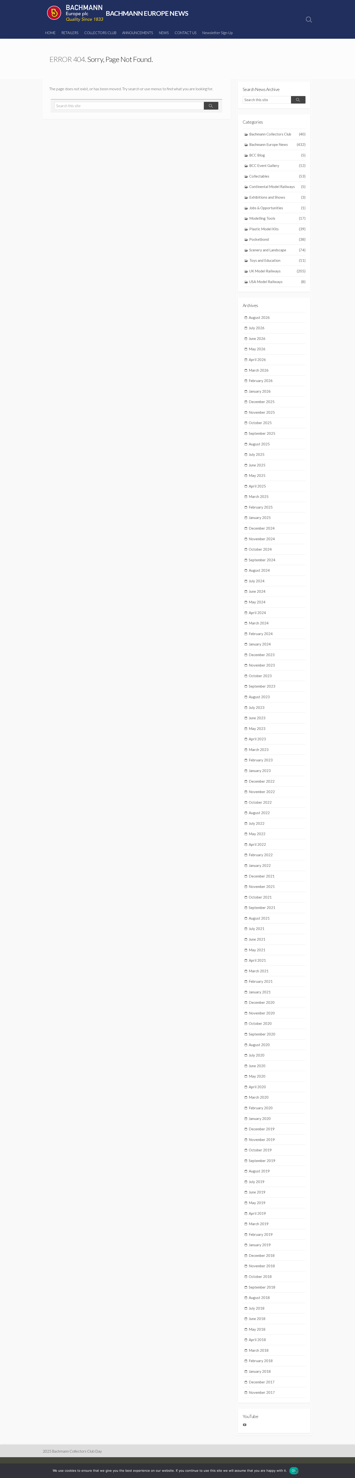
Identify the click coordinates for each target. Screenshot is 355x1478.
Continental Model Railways (277, 186)
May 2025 (257, 475)
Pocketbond (277, 239)
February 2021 (261, 981)
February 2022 (261, 855)
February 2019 (261, 1234)
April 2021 (257, 960)
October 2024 (260, 549)
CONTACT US (186, 32)
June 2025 (257, 465)
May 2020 (257, 1076)
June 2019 (257, 1192)
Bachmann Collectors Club (277, 134)
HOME (50, 32)
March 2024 (259, 623)
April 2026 (257, 359)
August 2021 (259, 918)
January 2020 (260, 1118)
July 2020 (256, 1055)
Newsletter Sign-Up (217, 32)
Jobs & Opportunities (277, 208)
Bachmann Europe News (277, 144)
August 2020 (259, 1045)
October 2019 (260, 1150)
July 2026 (256, 328)
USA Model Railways (277, 281)
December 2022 (262, 781)
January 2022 (260, 865)
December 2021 (262, 876)
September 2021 (262, 907)
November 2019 (262, 1139)
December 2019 (262, 1129)
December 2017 (262, 1382)
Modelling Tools (277, 218)
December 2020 (262, 1002)
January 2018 (260, 1371)
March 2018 (259, 1350)
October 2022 (260, 802)
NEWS (164, 32)
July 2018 (256, 1308)
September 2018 (262, 1287)
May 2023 (257, 728)
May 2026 (257, 349)
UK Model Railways (277, 271)
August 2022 (259, 812)
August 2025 (259, 444)
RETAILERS (69, 32)
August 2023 (259, 697)
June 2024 (257, 591)
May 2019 (257, 1202)
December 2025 (262, 401)
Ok (294, 1470)
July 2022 (256, 823)
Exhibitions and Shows (277, 197)
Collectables (277, 176)
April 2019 (257, 1213)
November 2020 (262, 1013)
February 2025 (261, 507)
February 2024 (261, 633)
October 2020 (260, 1023)
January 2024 (260, 644)
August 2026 (259, 317)
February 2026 (261, 380)
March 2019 (259, 1224)
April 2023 (257, 739)
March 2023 (259, 749)
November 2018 (262, 1266)
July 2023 (256, 707)
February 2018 (261, 1360)
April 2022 (257, 844)
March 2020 (259, 1097)
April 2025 (257, 486)
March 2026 (259, 370)
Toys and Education (277, 260)
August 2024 (259, 570)
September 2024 (262, 560)
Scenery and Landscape (277, 250)
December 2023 (262, 655)
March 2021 (259, 971)
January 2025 (260, 517)
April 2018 (257, 1339)
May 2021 (257, 950)
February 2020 (261, 1108)
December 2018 (262, 1255)
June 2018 (257, 1318)
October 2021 (260, 897)
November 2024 (262, 539)
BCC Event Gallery (277, 165)
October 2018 (260, 1276)
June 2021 (257, 939)
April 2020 (257, 1087)
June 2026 (257, 338)
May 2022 (257, 834)
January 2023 (260, 770)
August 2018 (259, 1297)
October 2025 (260, 422)
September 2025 (262, 433)
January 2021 (260, 992)
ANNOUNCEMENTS (137, 32)
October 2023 (260, 676)
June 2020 (257, 1066)
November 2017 (262, 1392)
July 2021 (256, 928)
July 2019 (256, 1181)
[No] (297, 1471)
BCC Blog (277, 155)
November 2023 (262, 665)
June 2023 (257, 718)
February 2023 (261, 760)
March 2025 (259, 496)
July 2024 (256, 581)
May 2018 (257, 1329)
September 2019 (262, 1160)
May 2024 (257, 602)
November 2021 (262, 886)
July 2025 (256, 454)
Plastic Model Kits (277, 229)
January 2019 (260, 1245)
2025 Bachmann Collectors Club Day (72, 1451)
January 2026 (260, 391)
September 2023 (262, 686)
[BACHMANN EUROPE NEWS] (75, 13)
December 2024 (262, 528)
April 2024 (257, 612)
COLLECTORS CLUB (100, 32)
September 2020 (262, 1034)
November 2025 (262, 412)
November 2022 (262, 791)
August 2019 (259, 1171)
